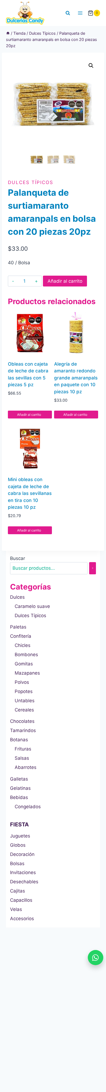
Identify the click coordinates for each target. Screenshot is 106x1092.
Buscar (17, 558)
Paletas (18, 627)
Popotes (24, 691)
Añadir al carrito (65, 281)
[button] (91, 65)
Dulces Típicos (30, 182)
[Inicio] (8, 33)
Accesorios (22, 918)
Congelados (28, 806)
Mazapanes (27, 673)
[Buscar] (92, 568)
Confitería (20, 636)
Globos (18, 845)
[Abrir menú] (80, 13)
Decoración (22, 854)
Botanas (19, 739)
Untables (25, 700)
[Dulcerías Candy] (25, 13)
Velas (16, 909)
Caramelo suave (32, 606)
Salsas (22, 758)
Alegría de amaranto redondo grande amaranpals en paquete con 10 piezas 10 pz (76, 377)
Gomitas (24, 663)
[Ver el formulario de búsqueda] (68, 13)
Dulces (17, 597)
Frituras (23, 749)
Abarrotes (25, 767)
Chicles (22, 645)
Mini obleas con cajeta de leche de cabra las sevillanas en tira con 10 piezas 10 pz (30, 493)
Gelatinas (20, 788)
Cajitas (17, 891)
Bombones (26, 654)
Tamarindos (23, 730)
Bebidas (19, 797)
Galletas (19, 779)
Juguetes (20, 836)
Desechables (24, 881)
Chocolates (22, 721)
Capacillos (21, 900)
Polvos (22, 682)
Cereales (24, 710)
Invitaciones (23, 872)
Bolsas (17, 863)
